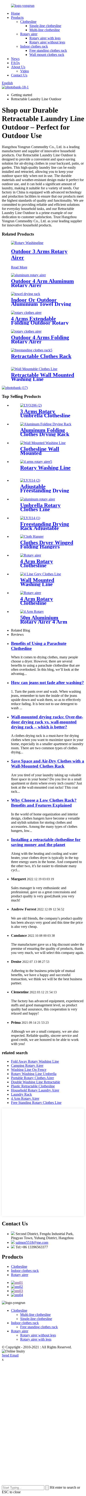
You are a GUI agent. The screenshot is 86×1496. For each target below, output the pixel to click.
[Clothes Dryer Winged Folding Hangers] (32, 536)
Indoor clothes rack (34, 46)
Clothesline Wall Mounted (39, 451)
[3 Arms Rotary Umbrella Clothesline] (31, 405)
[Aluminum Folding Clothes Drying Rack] (45, 424)
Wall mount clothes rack (46, 55)
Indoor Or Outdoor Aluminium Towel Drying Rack (41, 304)
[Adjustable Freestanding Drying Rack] (30, 480)
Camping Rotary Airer (27, 1065)
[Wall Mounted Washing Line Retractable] (40, 574)
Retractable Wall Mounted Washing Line (42, 377)
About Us (18, 67)
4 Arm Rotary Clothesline (36, 563)
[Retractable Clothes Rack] (31, 350)
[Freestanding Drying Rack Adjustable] (30, 518)
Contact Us (19, 75)
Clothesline (28, 22)
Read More (19, 267)
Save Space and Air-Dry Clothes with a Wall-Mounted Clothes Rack (47, 763)
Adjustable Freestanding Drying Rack (44, 490)
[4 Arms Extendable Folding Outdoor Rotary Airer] (26, 313)
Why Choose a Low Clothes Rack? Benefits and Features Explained (44, 803)
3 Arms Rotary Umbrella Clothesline (45, 413)
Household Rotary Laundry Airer (35, 1090)
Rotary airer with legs (45, 38)
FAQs (15, 63)
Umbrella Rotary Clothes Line (40, 507)
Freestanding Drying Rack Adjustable (44, 526)
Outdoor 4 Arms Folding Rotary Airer (40, 339)
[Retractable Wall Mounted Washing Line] (34, 369)
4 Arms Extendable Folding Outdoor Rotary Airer (40, 323)
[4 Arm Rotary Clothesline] (30, 555)
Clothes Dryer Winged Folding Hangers (46, 545)
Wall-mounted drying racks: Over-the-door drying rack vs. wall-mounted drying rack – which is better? (47, 721)
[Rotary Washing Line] (36, 462)
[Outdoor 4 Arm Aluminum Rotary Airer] (28, 275)
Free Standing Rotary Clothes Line (36, 1103)
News (15, 59)
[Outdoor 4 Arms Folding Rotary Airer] (26, 331)
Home (15, 13)
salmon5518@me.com (32, 1242)
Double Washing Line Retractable (35, 1082)
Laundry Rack (21, 1094)
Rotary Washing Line (45, 468)
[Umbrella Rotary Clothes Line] (37, 499)
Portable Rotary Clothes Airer (32, 1078)
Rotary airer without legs (47, 42)
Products (17, 17)
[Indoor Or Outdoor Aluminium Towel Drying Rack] (25, 294)
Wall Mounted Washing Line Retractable (37, 584)
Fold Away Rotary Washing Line (35, 1061)
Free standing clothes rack (48, 50)
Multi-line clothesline (44, 30)
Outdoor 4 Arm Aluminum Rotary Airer (42, 283)
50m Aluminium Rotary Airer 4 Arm (43, 620)
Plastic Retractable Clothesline (33, 1086)
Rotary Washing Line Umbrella (33, 1074)
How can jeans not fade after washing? (47, 682)
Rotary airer (28, 34)
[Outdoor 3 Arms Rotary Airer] (27, 243)
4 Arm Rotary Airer (25, 1098)
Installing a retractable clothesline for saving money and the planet (45, 842)
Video (24, 71)
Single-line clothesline (45, 26)
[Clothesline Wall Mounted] (43, 443)
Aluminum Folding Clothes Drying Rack (44, 432)
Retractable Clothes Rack (41, 356)
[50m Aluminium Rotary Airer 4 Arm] (32, 612)
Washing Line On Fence (28, 1070)
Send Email (10, 1355)
